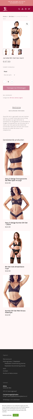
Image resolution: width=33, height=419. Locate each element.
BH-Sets (11, 16)
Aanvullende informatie (16, 111)
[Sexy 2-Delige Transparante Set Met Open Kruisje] (16, 159)
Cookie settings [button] (7, 415)
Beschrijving (16, 107)
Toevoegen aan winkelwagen (16, 88)
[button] (27, 23)
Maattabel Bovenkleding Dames (15, 366)
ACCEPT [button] (16, 415)
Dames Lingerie (19, 97)
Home (5, 16)
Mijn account (7, 359)
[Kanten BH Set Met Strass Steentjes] (16, 291)
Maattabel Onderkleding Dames (15, 363)
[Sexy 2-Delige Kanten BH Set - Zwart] (16, 203)
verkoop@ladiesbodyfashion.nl (17, 396)
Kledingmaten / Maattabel (11, 361)
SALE (4, 368)
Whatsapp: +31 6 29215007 (11, 399)
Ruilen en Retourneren (10, 373)
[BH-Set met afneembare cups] (16, 247)
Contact (5, 371)
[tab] (16, 107)
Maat (5, 71)
